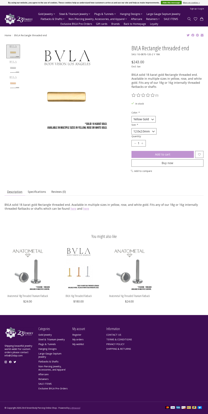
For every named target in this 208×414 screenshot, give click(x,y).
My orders (78, 339)
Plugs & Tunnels (47, 344)
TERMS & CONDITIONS (119, 339)
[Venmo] (200, 407)
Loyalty (154, 24)
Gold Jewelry (45, 334)
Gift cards (101, 24)
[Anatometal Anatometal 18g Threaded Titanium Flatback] (28, 268)
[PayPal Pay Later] (194, 407)
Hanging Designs (47, 348)
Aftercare (136, 19)
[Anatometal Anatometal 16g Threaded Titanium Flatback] (129, 268)
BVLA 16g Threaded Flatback (78, 296)
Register (76, 334)
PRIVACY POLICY (115, 344)
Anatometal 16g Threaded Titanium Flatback (129, 296)
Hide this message (171, 3)
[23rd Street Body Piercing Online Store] (18, 19)
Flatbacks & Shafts (48, 361)
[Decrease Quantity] (135, 143)
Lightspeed (75, 408)
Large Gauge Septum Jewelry (163, 14)
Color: (135, 112)
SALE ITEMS (171, 19)
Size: (134, 124)
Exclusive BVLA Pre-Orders (76, 24)
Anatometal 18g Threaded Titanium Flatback (27, 296)
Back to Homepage (135, 24)
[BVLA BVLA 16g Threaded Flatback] (78, 268)
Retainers (43, 379)
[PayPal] (189, 407)
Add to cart (162, 154)
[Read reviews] (143, 95)
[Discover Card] (184, 407)
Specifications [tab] (37, 192)
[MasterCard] (167, 407)
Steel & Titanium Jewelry (51, 339)
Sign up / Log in (197, 8)
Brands (115, 24)
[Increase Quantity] (142, 143)
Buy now (167, 163)
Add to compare (143, 171)
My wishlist (78, 344)
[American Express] (178, 407)
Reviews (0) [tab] (58, 192)
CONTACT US (113, 334)
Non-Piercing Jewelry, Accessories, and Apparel (51, 368)
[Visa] (173, 407)
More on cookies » (191, 3)
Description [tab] (14, 192)
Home (8, 35)
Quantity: (136, 136)
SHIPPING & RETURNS (118, 348)
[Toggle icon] (189, 19)
